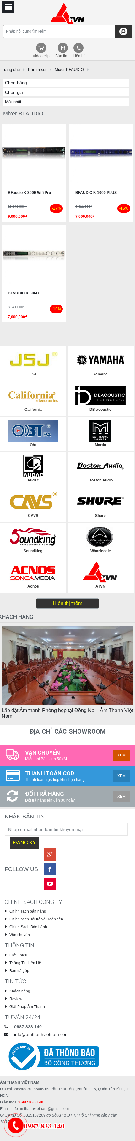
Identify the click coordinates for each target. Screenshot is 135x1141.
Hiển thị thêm (67, 603)
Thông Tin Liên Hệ (25, 963)
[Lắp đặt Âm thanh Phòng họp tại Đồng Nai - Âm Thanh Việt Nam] (67, 665)
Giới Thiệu (18, 955)
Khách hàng (19, 991)
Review (15, 999)
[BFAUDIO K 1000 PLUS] (101, 155)
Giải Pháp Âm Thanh (27, 1007)
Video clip (41, 56)
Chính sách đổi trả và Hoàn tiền (36, 919)
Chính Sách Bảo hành (28, 927)
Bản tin (61, 56)
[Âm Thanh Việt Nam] (67, 13)
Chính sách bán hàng (27, 911)
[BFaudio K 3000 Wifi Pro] (34, 155)
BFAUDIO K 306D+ (24, 293)
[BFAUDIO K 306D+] (34, 256)
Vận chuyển (19, 935)
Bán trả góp (19, 971)
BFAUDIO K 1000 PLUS (96, 193)
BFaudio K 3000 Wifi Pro (29, 193)
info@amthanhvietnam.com (41, 1034)
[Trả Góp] (41, 1125)
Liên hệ (79, 56)
